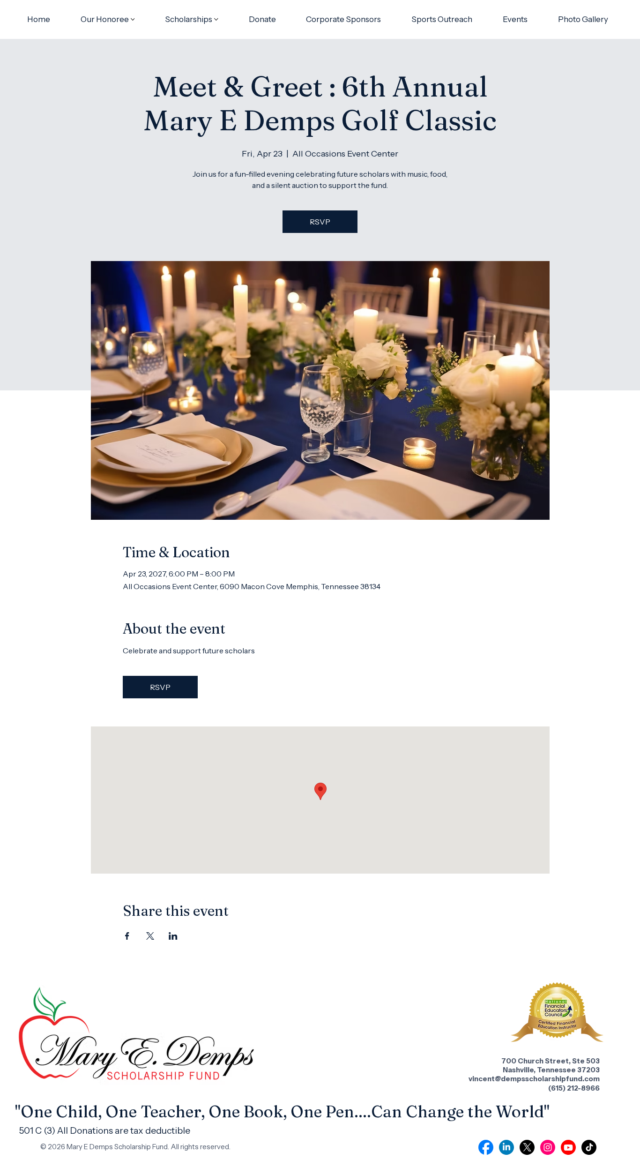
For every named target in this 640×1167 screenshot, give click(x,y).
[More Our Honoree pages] (133, 19)
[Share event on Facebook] (127, 936)
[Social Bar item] (485, 1147)
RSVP (320, 221)
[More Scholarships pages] (216, 19)
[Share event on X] (150, 936)
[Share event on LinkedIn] (173, 936)
